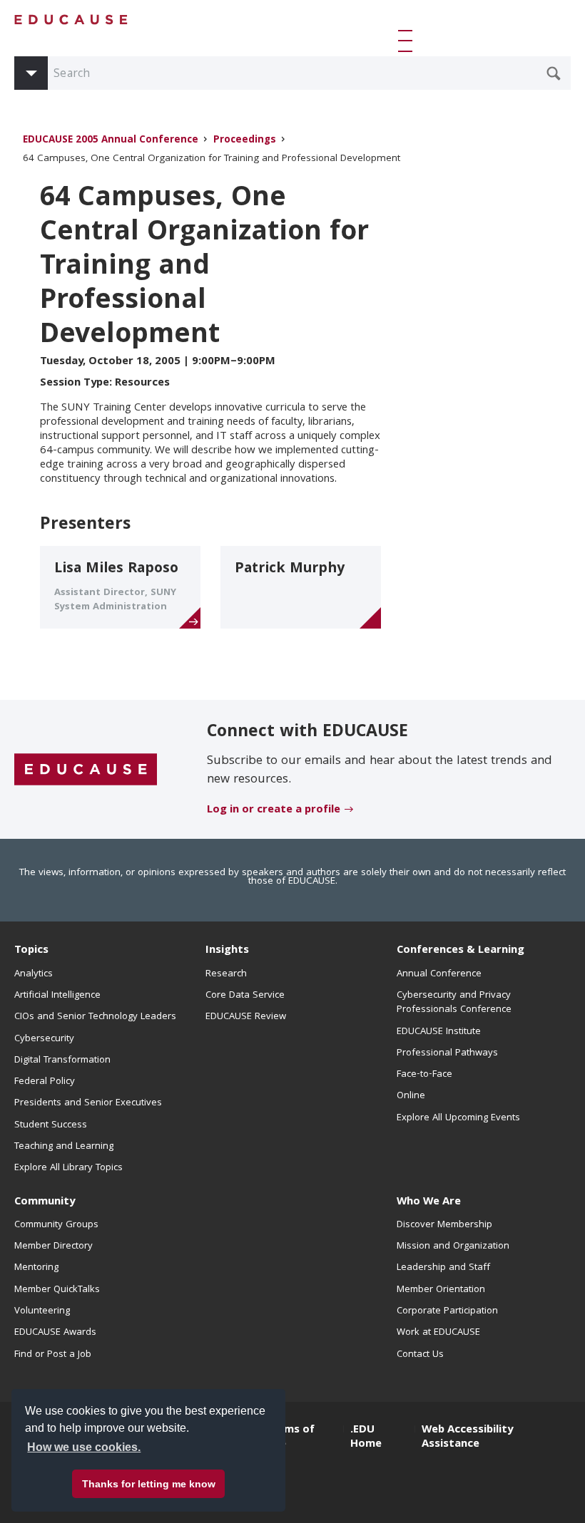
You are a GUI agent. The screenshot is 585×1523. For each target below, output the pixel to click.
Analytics (33, 974)
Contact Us (420, 1355)
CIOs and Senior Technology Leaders (95, 1017)
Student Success (50, 1125)
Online (411, 1096)
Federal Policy (44, 1082)
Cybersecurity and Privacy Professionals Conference (454, 1003)
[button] (408, 40)
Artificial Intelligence (57, 995)
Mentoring (36, 1268)
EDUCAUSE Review (245, 1017)
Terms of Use (290, 1437)
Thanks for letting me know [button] (148, 1484)
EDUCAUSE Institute (439, 1032)
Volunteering (42, 1311)
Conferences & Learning (460, 950)
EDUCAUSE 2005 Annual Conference (110, 141)
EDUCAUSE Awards (55, 1333)
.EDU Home (366, 1437)
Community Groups (56, 1225)
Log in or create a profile (273, 810)
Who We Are (429, 1202)
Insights (227, 950)
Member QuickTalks (57, 1290)
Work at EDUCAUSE (438, 1333)
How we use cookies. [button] (84, 1447)
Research (226, 974)
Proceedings (244, 141)
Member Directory (53, 1246)
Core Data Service (245, 995)
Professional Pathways (447, 1053)
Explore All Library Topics (68, 1168)
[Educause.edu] (85, 769)
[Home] (71, 19)
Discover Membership (444, 1225)
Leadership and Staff (443, 1268)
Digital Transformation (62, 1060)
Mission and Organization (453, 1246)
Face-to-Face (424, 1075)
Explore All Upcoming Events (458, 1118)
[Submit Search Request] (553, 73)
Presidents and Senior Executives (88, 1103)
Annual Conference (439, 974)
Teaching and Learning (63, 1147)
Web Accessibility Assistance (467, 1437)
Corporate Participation (447, 1311)
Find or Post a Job (52, 1355)
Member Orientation (441, 1290)
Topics (31, 950)
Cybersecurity (44, 1039)
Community (44, 1202)
